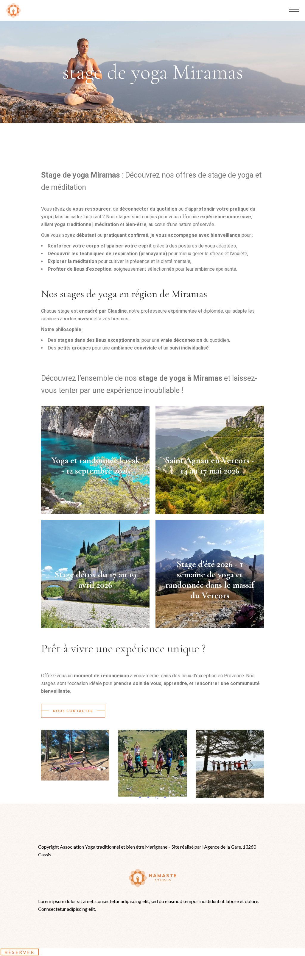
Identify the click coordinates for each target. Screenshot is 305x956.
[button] (55, 765)
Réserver (19, 952)
